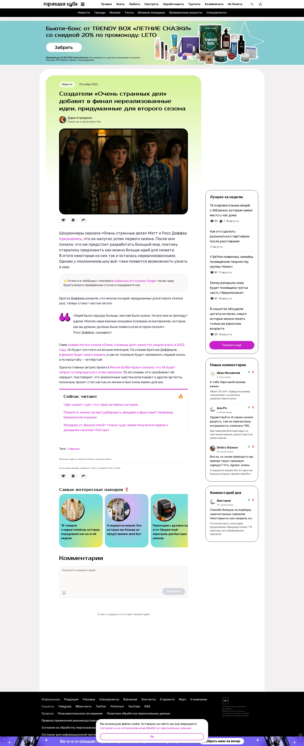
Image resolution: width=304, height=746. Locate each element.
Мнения (115, 12)
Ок (152, 736)
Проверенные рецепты (185, 12)
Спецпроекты (216, 12)
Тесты (129, 12)
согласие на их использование (121, 728)
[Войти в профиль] (260, 4)
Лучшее (106, 4)
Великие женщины (151, 12)
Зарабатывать (173, 4)
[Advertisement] (231, 132)
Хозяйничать (214, 4)
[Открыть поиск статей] (252, 4)
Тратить (194, 4)
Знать (120, 4)
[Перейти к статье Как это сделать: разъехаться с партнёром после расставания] (232, 239)
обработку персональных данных (168, 728)
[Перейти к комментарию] (232, 385)
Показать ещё (231, 345)
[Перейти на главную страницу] (61, 4)
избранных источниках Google (135, 281)
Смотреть (151, 4)
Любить (134, 4)
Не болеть (235, 4)
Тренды (99, 12)
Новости (84, 12)
